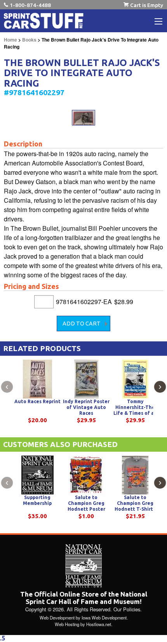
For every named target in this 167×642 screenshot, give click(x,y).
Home (10, 39)
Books (29, 39)
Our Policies (126, 609)
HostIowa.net (98, 624)
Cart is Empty (146, 5)
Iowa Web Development (104, 617)
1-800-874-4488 (30, 5)
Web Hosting (67, 624)
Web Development (57, 617)
